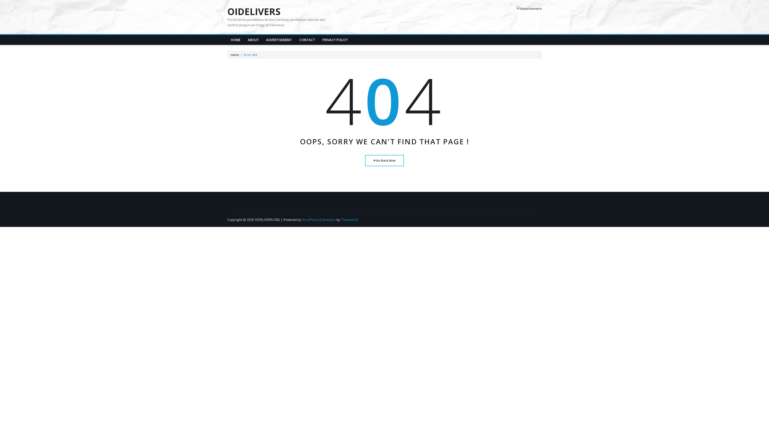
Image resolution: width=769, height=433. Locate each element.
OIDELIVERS (254, 11)
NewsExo (329, 220)
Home (236, 40)
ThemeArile (349, 220)
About (253, 40)
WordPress (310, 220)
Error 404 (250, 55)
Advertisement (279, 40)
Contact (307, 40)
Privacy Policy (335, 40)
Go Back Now (386, 160)
